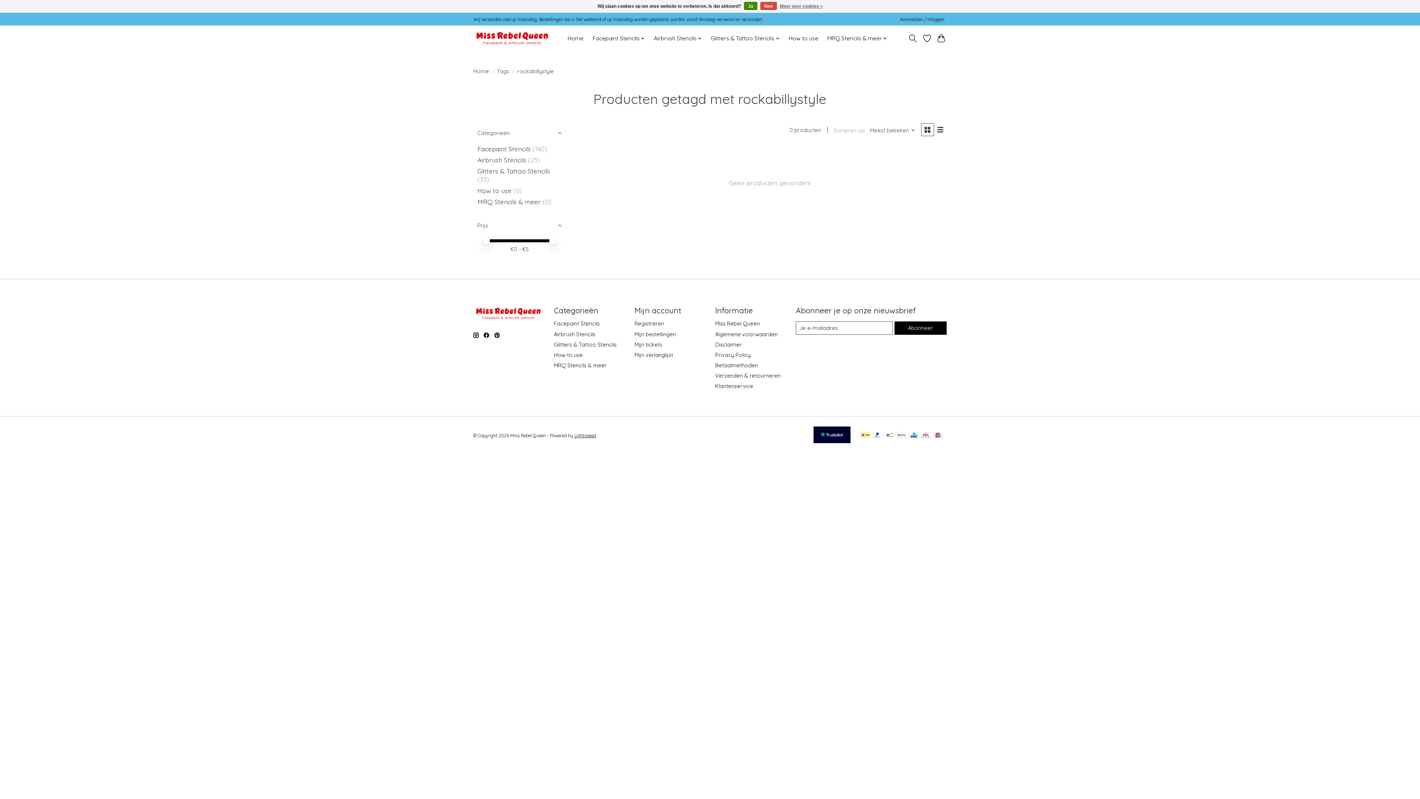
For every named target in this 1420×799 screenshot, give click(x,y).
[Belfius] (901, 435)
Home (576, 38)
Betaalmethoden (736, 365)
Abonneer (920, 327)
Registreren (649, 323)
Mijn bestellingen (655, 334)
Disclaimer (728, 344)
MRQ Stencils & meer (509, 202)
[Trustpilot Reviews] (832, 440)
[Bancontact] (890, 435)
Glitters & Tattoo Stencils (513, 171)
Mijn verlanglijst (654, 354)
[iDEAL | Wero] (865, 435)
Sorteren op (849, 130)
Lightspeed (585, 435)
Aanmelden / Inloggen (922, 19)
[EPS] (925, 435)
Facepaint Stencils (504, 149)
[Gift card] (938, 435)
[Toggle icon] (912, 38)
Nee (768, 6)
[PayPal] (877, 435)
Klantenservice (734, 386)
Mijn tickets (648, 344)
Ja (750, 6)
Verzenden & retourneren (748, 375)
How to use (803, 38)
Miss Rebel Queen (737, 323)
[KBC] (914, 435)
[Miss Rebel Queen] (512, 38)
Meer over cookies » (801, 6)
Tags (503, 71)
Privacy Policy (733, 354)
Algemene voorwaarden (746, 334)
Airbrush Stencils (501, 160)
